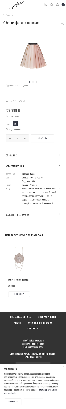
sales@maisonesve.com (33, 343)
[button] (29, 82)
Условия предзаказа (40, 322)
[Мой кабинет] (57, 5)
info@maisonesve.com (33, 340)
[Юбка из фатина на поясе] (33, 55)
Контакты (32, 328)
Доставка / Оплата (20, 316)
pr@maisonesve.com (33, 346)
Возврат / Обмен (47, 316)
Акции (17, 322)
